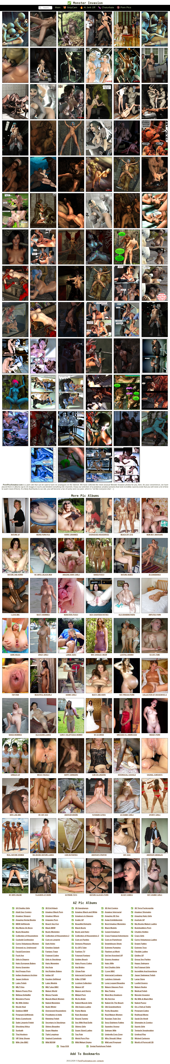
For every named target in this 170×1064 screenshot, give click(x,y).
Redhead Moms (141, 1015)
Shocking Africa (23, 1027)
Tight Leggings (52, 1034)
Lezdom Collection (83, 983)
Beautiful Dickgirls (83, 924)
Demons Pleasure (83, 944)
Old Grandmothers (113, 1007)
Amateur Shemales (142, 912)
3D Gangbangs (81, 908)
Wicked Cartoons (142, 1038)
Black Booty (80, 928)
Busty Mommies (52, 932)
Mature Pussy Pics (24, 991)
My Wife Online (22, 1003)
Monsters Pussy (23, 999)
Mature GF (79, 987)
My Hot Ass (110, 999)
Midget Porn (80, 995)
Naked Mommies (52, 1003)
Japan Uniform (22, 979)
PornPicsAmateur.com (87, 1061)
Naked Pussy (140, 1003)
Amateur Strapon (23, 916)
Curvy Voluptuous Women (27, 944)
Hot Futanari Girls (142, 967)
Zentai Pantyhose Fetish (100, 1046)
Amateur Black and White (86, 912)
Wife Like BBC (22, 1042)
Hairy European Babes (26, 963)
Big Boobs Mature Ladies (146, 924)
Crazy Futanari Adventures (116, 936)
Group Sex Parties (143, 959)
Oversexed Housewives (55, 1011)
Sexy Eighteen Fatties (114, 1023)
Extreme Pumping (113, 948)
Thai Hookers (22, 1034)
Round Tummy (81, 1019)
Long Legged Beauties (115, 983)
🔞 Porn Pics (124, 7)
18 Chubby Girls (23, 908)
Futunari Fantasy (82, 956)
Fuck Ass (20, 956)
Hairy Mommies (52, 963)
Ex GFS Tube (81, 948)
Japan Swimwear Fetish (145, 975)
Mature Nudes (141, 987)
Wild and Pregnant (113, 1042)
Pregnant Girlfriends (24, 1015)
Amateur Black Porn (54, 912)
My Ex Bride (80, 999)
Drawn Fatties (141, 944)
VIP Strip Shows (23, 1038)
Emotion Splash (52, 948)
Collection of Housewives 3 (87, 936)
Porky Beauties (111, 1011)
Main (57, 7)
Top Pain (79, 1034)
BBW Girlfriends (23, 924)
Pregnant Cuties (142, 1011)
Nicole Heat (21, 1007)
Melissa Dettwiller (23, 995)
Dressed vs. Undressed (26, 948)
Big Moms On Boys (24, 928)
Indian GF (49, 975)
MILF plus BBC (52, 987)
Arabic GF (79, 920)
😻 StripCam (70, 7)
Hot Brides (80, 967)
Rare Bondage (81, 1015)
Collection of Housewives (27, 936)
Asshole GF (139, 920)
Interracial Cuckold (83, 975)
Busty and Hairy (82, 932)
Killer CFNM (80, 979)
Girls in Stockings (53, 959)
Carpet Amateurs (112, 932)
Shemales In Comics (144, 1023)
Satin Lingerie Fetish (25, 1023)
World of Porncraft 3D (144, 1042)
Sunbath (19, 1031)
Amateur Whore (52, 916)
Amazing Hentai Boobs (26, 920)
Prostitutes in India (53, 1015)
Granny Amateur (112, 959)
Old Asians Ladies (83, 1007)
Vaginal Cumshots (53, 1038)
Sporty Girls (140, 1027)
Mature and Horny (83, 991)
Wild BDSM (50, 1042)
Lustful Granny (141, 983)
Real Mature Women (113, 1015)
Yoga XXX (64, 1046)
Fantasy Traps (51, 952)
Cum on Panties (82, 940)
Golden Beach (81, 959)
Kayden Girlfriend (53, 979)
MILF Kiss (20, 987)
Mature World (51, 991)
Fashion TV (80, 952)
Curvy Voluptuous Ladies (146, 940)
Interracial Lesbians (113, 975)
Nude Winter (50, 1007)
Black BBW (50, 928)
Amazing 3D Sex (112, 916)
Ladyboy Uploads (113, 979)
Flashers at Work (112, 952)
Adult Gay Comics (23, 912)
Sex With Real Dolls (83, 1023)
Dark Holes (50, 944)
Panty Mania (80, 1011)
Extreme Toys (141, 948)
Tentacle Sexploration (144, 1031)
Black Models (111, 928)
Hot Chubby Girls (112, 967)
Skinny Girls (80, 1027)
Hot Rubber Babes (53, 971)
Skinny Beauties (52, 1027)
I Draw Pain (80, 971)
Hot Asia (49, 967)
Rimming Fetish (52, 1019)
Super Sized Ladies (83, 1031)
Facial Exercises (23, 952)
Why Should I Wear (113, 1038)
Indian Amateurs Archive (26, 975)
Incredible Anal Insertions (146, 971)
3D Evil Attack (51, 908)
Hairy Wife (109, 963)
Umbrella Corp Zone (114, 1034)
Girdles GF (139, 956)
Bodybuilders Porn (143, 928)
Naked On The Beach (114, 1003)
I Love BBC (110, 971)
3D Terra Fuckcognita (144, 908)
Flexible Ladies (141, 952)
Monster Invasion (142, 995)
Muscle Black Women (54, 999)
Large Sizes (140, 979)
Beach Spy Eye (52, 924)
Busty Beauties (22, 932)
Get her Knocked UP (114, 956)
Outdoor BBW (22, 1011)
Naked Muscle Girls (83, 1003)
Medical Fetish (141, 991)
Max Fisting (110, 991)
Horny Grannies (23, 967)
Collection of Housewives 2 (57, 936)
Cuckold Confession (25, 940)
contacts (100, 1061)
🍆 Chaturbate (106, 7)
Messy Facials (51, 995)
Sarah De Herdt (141, 1019)
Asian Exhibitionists (113, 920)
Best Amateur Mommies (115, 924)
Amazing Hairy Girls (143, 916)
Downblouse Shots (113, 944)
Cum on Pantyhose (113, 940)
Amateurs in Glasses (84, 916)
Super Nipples (51, 1031)
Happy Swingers (142, 963)
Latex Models (51, 983)
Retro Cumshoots (23, 1019)
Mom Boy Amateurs (113, 995)
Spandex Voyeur (112, 1027)
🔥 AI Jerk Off (87, 7)
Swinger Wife (110, 1031)
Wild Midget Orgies (83, 1042)
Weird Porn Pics (82, 1038)
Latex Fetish (21, 983)
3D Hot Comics (111, 908)
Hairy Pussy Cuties (83, 963)
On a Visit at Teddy (143, 1007)
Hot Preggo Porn (23, 971)
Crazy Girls (139, 936)
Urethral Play (140, 1034)
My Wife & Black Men (144, 999)
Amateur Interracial (113, 912)
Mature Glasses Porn (114, 987)
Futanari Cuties (52, 956)
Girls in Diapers (22, 959)
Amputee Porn (51, 920)
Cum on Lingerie (52, 940)
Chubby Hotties (141, 932)
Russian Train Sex (113, 1019)
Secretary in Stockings (55, 1023)
